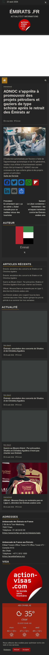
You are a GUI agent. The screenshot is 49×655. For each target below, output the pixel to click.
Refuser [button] (16, 649)
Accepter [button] (26, 649)
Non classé (7, 345)
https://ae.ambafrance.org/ (13, 556)
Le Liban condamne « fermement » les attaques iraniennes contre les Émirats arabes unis (36, 208)
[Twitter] (24, 252)
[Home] (4, 80)
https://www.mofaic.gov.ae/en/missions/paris (21, 533)
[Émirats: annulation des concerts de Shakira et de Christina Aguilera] (24, 326)
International (8, 87)
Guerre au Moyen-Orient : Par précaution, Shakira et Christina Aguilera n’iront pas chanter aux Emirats (22, 450)
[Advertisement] (24, 55)
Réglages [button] (7, 650)
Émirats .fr (24, 11)
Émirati (18, 121)
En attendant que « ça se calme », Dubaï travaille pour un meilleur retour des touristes (13, 208)
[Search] (45, 80)
